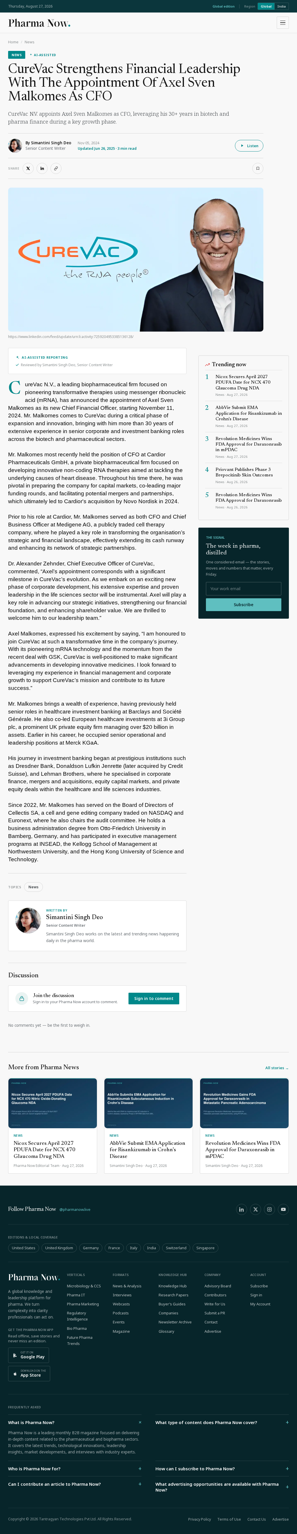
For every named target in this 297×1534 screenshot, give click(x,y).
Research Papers (174, 1295)
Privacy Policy (199, 1519)
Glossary (166, 1331)
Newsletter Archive (175, 1322)
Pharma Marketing (83, 1304)
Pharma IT (76, 1295)
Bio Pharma (77, 1328)
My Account (260, 1304)
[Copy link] (55, 168)
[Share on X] (28, 168)
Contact (211, 1322)
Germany (91, 1247)
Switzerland (176, 1247)
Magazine (121, 1331)
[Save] (257, 168)
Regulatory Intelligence (77, 1316)
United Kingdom (59, 1247)
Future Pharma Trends (80, 1340)
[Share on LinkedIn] (42, 168)
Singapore (205, 1247)
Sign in (256, 1295)
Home (13, 42)
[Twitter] (255, 1209)
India (282, 6)
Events (119, 1322)
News (30, 42)
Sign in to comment (153, 998)
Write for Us (214, 1304)
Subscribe (243, 604)
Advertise (212, 1331)
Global (266, 6)
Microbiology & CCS (84, 1286)
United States (23, 1247)
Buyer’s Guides (172, 1304)
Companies (168, 1313)
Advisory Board (217, 1286)
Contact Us (256, 1519)
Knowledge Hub (173, 1286)
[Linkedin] (241, 1209)
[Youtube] (283, 1209)
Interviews (122, 1295)
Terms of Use (229, 1519)
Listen (252, 145)
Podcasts (121, 1313)
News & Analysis (127, 1286)
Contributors (215, 1295)
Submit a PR (214, 1313)
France (114, 1247)
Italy (133, 1247)
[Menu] (283, 23)
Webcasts (121, 1304)
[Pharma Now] (39, 23)
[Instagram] (269, 1209)
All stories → (277, 1067)
